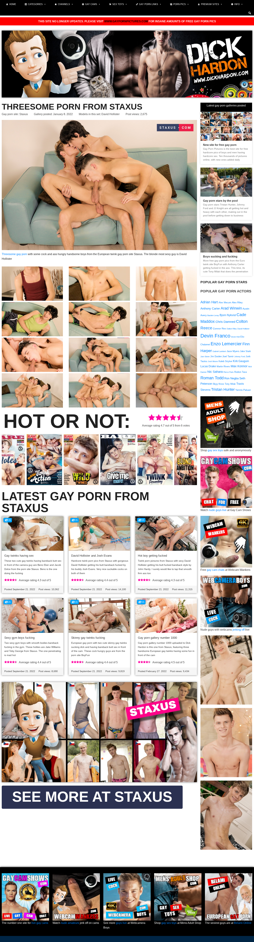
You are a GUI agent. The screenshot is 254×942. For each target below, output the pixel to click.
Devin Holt (235, 337)
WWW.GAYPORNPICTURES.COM (126, 21)
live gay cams (39, 922)
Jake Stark (245, 351)
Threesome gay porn (14, 254)
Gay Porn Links (148, 4)
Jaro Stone (205, 356)
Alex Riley (237, 302)
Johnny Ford (239, 356)
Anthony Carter (210, 308)
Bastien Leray (213, 315)
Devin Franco (215, 336)
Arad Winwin (231, 308)
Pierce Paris (228, 372)
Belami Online (242, 922)
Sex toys (118, 4)
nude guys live (218, 510)
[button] (249, 13)
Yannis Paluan (243, 389)
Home (12, 4)
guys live (121, 922)
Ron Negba (231, 378)
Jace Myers (233, 351)
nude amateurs (70, 922)
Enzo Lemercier (226, 343)
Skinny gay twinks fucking (88, 637)
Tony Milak (230, 384)
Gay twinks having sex (19, 555)
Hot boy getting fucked (152, 555)
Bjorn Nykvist (228, 315)
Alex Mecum (225, 302)
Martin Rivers (223, 366)
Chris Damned (225, 322)
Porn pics (179, 4)
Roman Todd (212, 378)
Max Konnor (239, 366)
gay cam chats (215, 569)
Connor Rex (219, 328)
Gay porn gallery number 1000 (157, 637)
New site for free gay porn (220, 144)
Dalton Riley (232, 329)
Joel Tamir (228, 356)
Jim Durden (216, 356)
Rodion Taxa (240, 372)
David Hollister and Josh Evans (91, 555)
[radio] (151, 418)
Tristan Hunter (223, 389)
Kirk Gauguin (241, 361)
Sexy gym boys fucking (19, 637)
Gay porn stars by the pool (220, 200)
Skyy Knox (218, 383)
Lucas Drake (208, 366)
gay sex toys (215, 450)
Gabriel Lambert (219, 351)
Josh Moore (213, 361)
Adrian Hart (209, 302)
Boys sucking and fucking (220, 256)
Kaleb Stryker (225, 361)
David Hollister (110, 114)
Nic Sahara (215, 371)
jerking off (238, 629)
